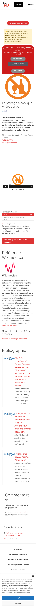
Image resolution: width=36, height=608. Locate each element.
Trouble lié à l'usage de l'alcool (14, 339)
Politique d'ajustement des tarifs (18, 564)
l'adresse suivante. (9, 326)
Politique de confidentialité (18, 554)
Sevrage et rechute (9, 143)
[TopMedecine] (5, 4)
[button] (33, 576)
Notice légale (18, 549)
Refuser (18, 603)
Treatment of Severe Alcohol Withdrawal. (21, 457)
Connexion (18, 4)
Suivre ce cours (18, 64)
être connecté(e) (21, 512)
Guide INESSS (7, 140)
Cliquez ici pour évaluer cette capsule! (15, 241)
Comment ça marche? (18, 570)
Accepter (18, 598)
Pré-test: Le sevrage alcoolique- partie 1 (14, 218)
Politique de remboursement (18, 559)
